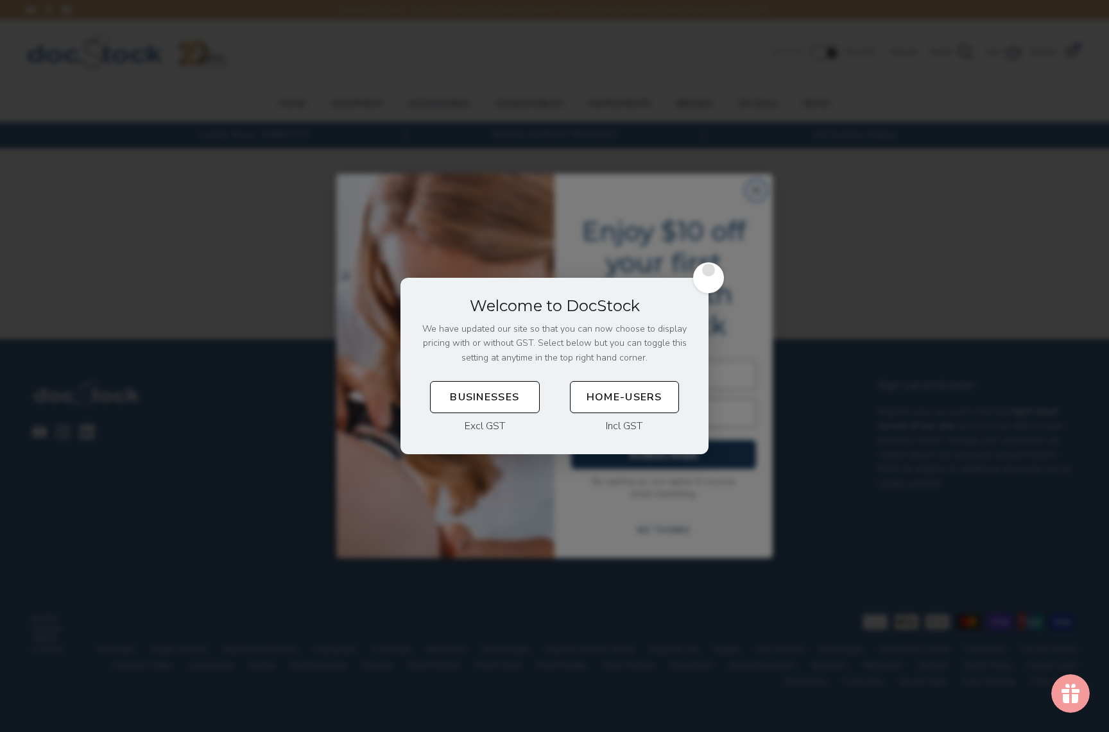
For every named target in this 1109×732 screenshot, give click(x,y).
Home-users (624, 397)
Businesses (484, 397)
